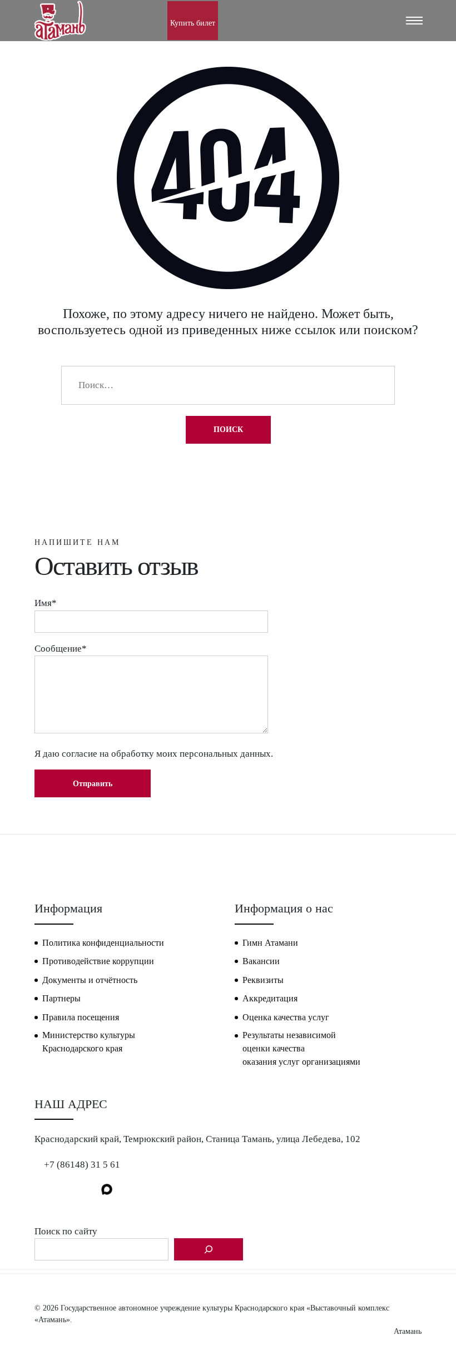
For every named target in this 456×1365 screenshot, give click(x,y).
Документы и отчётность (89, 980)
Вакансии (261, 961)
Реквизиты (263, 980)
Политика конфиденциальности (103, 942)
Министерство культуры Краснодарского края (88, 1041)
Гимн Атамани (270, 942)
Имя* (45, 603)
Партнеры (61, 998)
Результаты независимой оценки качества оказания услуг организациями (301, 1048)
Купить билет (192, 23)
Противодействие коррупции (98, 961)
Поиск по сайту (65, 1231)
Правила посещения (80, 1017)
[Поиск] (208, 1249)
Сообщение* (60, 648)
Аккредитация (270, 998)
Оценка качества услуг (285, 1017)
